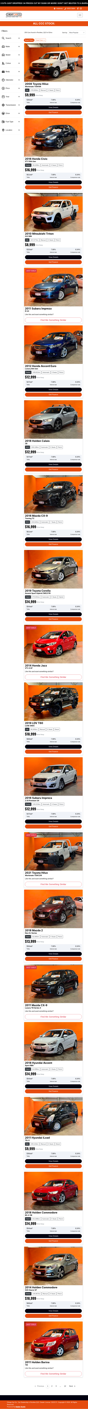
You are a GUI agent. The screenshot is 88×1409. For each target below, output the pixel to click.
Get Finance (53, 112)
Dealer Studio (20, 1407)
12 (65, 1386)
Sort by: (65, 32)
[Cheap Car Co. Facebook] (78, 8)
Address (59, 8)
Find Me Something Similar (53, 320)
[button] (80, 15)
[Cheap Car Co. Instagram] (81, 8)
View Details (53, 107)
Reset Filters (29, 40)
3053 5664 (71, 8)
